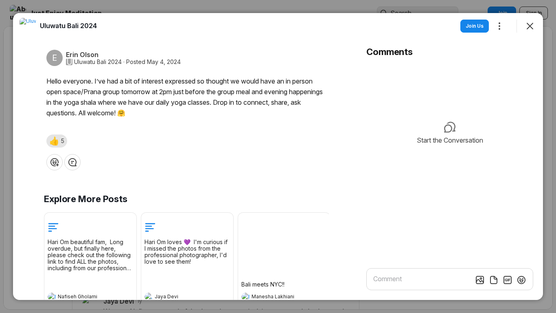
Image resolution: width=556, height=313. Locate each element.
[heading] (82, 297)
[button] (56, 141)
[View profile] (52, 297)
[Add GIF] (507, 280)
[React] (54, 162)
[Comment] (72, 162)
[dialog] (278, 156)
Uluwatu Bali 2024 (98, 62)
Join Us (475, 26)
